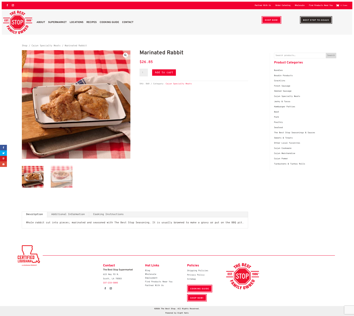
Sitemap (191, 279)
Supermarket (57, 22)
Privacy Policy (196, 275)
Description (34, 214)
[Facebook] (3, 147)
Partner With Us (263, 6)
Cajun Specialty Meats (46, 45)
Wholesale (299, 6)
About (41, 22)
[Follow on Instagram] (13, 5)
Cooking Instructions (108, 214)
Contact (127, 22)
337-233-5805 (110, 283)
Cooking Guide (109, 22)
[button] (125, 55)
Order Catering (282, 6)
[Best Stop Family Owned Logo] (17, 22)
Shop (24, 45)
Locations (76, 22)
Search (331, 55)
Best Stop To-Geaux (316, 20)
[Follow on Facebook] (7, 5)
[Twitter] (3, 153)
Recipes (91, 22)
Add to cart (164, 72)
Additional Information (68, 214)
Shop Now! (271, 20)
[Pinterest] (3, 158)
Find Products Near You (321, 6)
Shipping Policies (197, 270)
